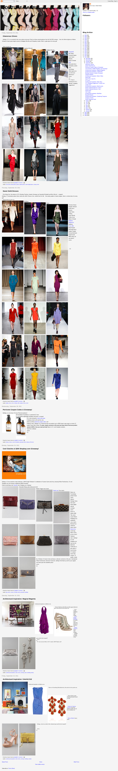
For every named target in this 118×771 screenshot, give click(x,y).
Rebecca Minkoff (71, 718)
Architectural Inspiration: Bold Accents (94, 86)
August (87, 100)
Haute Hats (88, 77)
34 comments (20, 440)
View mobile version (39, 764)
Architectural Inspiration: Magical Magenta (19, 599)
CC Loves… (88, 80)
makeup (27, 442)
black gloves (13, 184)
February (88, 109)
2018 (85, 46)
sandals (29, 758)
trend (38, 184)
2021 (85, 42)
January (88, 111)
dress (10, 403)
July (87, 102)
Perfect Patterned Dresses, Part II (93, 87)
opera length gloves (29, 184)
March (87, 108)
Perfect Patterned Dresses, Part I (93, 89)
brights (7, 403)
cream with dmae (41, 418)
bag (6, 592)
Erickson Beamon (75, 628)
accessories (8, 184)
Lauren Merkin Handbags (75, 618)
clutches (16, 485)
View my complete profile (88, 12)
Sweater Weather (89, 74)
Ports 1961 (71, 226)
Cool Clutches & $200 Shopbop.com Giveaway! (21, 449)
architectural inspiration (10, 672)
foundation (17, 442)
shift (18, 403)
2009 (85, 113)
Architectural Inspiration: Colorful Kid (17, 679)
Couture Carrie (21, 7)
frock (13, 403)
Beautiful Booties (89, 95)
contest (10, 442)
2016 (85, 49)
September (88, 62)
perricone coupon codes (40, 421)
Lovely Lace (88, 84)
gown (26, 672)
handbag (26, 592)
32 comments (20, 182)
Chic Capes (88, 92)
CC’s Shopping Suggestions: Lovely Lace (95, 83)
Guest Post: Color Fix (90, 78)
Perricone (32, 442)
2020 (85, 44)
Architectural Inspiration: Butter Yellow (94, 76)
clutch (9, 592)
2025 (85, 36)
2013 (85, 54)
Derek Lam (55, 490)
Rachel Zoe (73, 529)
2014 (85, 52)
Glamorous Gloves (10, 36)
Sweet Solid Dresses (11, 191)
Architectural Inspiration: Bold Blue (93, 93)
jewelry (32, 672)
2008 (85, 115)
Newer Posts (5, 762)
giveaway (21, 442)
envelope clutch (17, 592)
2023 (85, 39)
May (87, 105)
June (87, 103)
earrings (22, 672)
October (88, 61)
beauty (7, 442)
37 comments (20, 670)
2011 (85, 57)
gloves (18, 184)
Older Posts (76, 762)
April (87, 106)
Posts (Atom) (12, 768)
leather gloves (22, 184)
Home (40, 762)
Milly (70, 62)
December (88, 58)
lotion (25, 442)
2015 (85, 51)
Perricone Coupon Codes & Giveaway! (17, 410)
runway (35, 184)
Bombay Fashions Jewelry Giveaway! (94, 73)
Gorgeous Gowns (89, 97)
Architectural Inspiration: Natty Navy (93, 81)
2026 (85, 35)
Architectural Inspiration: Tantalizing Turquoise (96, 96)
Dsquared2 (71, 51)
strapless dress (23, 403)
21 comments (20, 757)
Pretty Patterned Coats (90, 99)
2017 (85, 48)
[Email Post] (24, 182)
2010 (85, 112)
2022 (85, 41)
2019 (85, 45)
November (88, 60)
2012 (85, 55)
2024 (85, 38)
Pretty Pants (88, 90)
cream (13, 442)
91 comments (20, 590)
